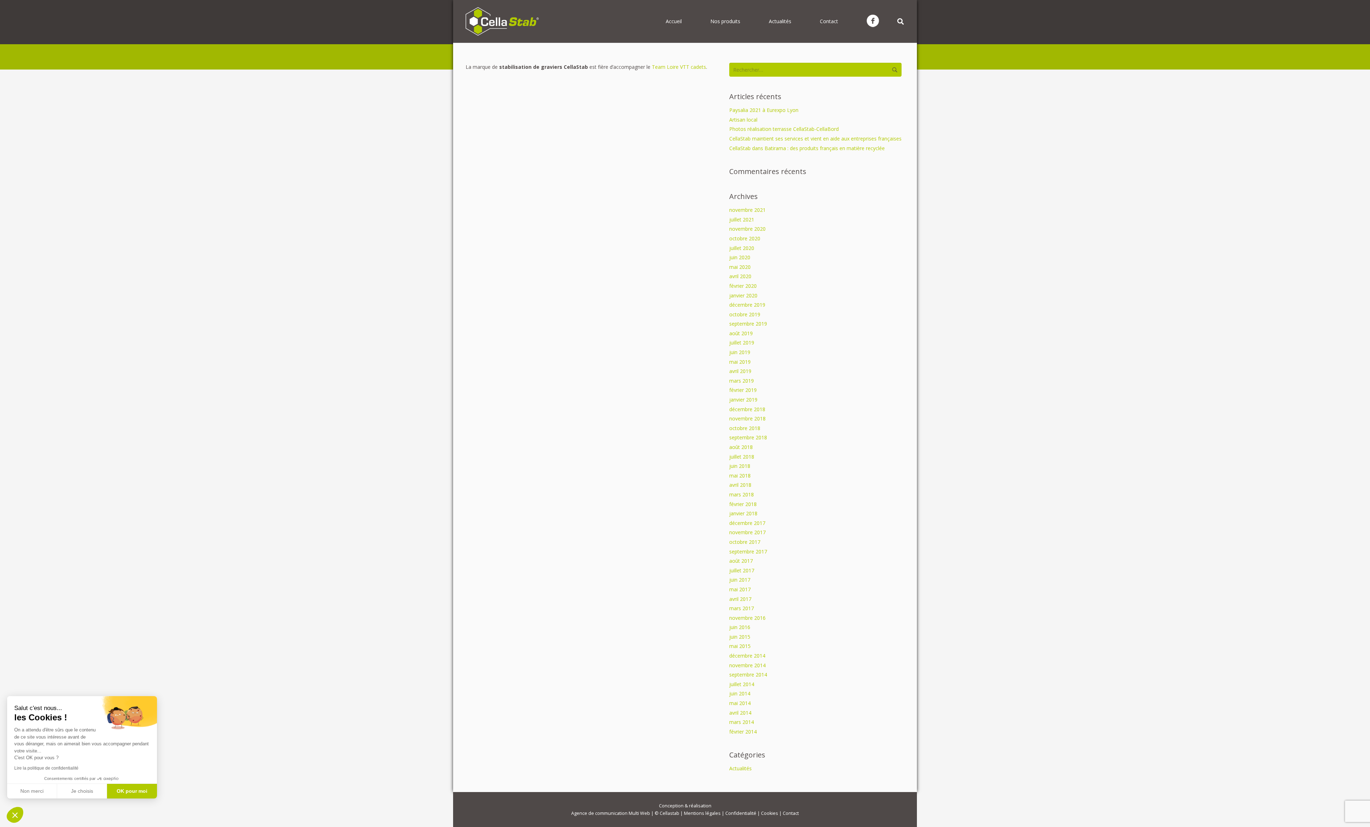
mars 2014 (741, 722)
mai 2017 (740, 589)
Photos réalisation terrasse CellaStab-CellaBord (784, 129)
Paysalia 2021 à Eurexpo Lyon (763, 110)
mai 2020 (740, 267)
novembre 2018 (747, 418)
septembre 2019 (748, 323)
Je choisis (82, 791)
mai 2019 (740, 361)
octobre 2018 (744, 428)
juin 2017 (739, 579)
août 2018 (741, 447)
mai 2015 (740, 646)
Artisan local (743, 119)
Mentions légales (702, 813)
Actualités (740, 768)
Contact (791, 813)
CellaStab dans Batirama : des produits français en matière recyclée (807, 148)
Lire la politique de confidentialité (46, 768)
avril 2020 (740, 276)
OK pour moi (132, 791)
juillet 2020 (741, 248)
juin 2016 (739, 627)
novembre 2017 (747, 532)
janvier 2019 (743, 399)
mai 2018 (740, 475)
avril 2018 (740, 484)
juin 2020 (739, 257)
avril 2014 (740, 712)
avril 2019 (740, 371)
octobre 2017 (744, 541)
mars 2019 (741, 380)
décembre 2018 (747, 409)
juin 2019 (739, 352)
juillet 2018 (741, 456)
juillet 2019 (741, 342)
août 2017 (741, 560)
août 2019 (741, 333)
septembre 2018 (748, 437)
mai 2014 (740, 703)
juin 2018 (739, 466)
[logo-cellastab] (502, 21)
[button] (15, 814)
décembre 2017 (747, 523)
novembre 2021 (747, 209)
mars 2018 (741, 494)
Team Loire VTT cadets (679, 66)
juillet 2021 (741, 219)
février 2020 (743, 285)
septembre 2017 (748, 551)
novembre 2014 (747, 665)
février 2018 (743, 504)
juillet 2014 (741, 684)
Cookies (769, 813)
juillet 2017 (741, 570)
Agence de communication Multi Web (610, 813)
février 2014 (743, 731)
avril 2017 (740, 599)
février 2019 (743, 390)
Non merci (32, 791)
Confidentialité (740, 813)
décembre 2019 (747, 304)
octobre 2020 (744, 238)
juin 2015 (739, 636)
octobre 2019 (744, 314)
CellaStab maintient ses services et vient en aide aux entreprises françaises (815, 138)
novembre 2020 (747, 228)
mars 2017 (741, 608)
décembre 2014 (747, 655)
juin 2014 (739, 693)
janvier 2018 (743, 513)
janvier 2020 (743, 295)
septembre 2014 (748, 674)
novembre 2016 (747, 617)
